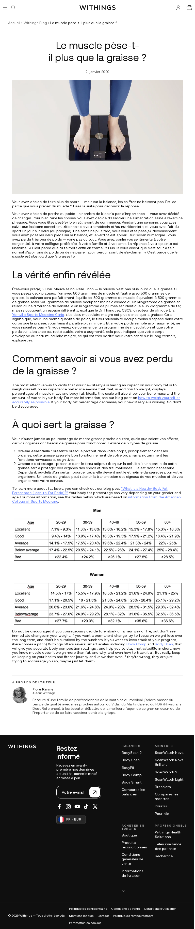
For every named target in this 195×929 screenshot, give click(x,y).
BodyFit (125, 768)
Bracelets (160, 787)
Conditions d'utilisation (160, 908)
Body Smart (129, 782)
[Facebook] (57, 807)
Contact (103, 916)
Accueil (14, 23)
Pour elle (159, 814)
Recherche (161, 856)
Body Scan (163, 644)
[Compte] (175, 7)
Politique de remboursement (133, 916)
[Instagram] (66, 807)
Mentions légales (81, 916)
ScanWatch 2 (163, 772)
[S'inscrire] (92, 792)
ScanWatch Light (166, 779)
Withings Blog (35, 23)
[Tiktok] (83, 807)
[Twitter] (93, 807)
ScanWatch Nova (166, 753)
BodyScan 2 (129, 753)
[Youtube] (75, 807)
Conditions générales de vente (130, 859)
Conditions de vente (125, 908)
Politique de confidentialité (88, 908)
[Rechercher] (13, 7)
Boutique (126, 835)
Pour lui (158, 806)
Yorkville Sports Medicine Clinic (37, 315)
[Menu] (5, 7)
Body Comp (135, 644)
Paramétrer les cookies (85, 923)
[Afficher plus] (151, 891)
